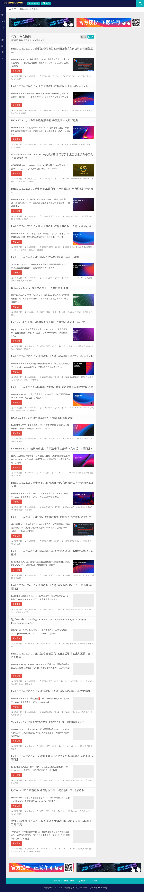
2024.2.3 (68, 575)
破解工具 (14, 113)
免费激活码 (2, 52)
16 (59, 247)
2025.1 (67, 216)
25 (59, 609)
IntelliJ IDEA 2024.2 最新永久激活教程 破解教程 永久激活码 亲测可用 (49, 86)
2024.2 (67, 110)
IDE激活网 (18, 76)
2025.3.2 (67, 712)
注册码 (86, 473)
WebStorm (72, 746)
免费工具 (89, 507)
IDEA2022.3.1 (70, 439)
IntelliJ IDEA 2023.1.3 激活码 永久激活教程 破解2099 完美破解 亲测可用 (51, 517)
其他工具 (2, 46)
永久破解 (87, 346)
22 (58, 145)
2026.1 (67, 609)
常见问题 (2, 58)
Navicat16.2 (86, 179)
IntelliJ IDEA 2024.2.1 (77, 681)
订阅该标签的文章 (17, 39)
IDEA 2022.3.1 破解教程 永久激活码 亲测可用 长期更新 (42, 417)
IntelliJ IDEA (31, 76)
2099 (73, 76)
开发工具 (80, 849)
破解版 (19, 441)
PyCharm (81, 881)
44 (59, 507)
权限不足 (73, 644)
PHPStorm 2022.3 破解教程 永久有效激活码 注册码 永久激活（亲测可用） (52, 448)
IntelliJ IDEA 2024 (78, 278)
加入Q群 (35, 3)
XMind (63, 849)
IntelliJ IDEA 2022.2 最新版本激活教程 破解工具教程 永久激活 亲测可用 (51, 226)
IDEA (77, 541)
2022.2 (72, 247)
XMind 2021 (72, 849)
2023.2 (67, 541)
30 (58, 110)
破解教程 (17, 79)
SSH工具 (2, 27)
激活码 (13, 281)
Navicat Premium (75, 179)
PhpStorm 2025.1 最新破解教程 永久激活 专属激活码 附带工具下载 (48, 322)
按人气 (90, 37)
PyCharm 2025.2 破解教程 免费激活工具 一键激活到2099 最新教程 (47, 790)
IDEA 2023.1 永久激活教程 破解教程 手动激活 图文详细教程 (44, 120)
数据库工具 (31, 179)
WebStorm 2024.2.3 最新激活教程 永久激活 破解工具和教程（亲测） (49, 722)
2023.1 (67, 145)
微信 (47, 3)
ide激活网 (12, 3)
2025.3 (67, 507)
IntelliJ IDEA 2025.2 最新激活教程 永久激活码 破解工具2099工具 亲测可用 (52, 356)
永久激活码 (18, 380)
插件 (88, 712)
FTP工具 (2, 34)
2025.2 (67, 377)
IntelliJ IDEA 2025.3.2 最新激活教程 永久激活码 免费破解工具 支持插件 (50, 691)
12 (58, 541)
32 (59, 179)
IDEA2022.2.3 (74, 408)
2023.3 (68, 76)
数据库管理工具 (2, 40)
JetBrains (17, 250)
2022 (67, 247)
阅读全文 (16, 71)
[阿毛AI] (41, 26)
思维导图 (88, 849)
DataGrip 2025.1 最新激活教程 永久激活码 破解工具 (39, 287)
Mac (67, 179)
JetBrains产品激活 (3, 21)
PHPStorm (71, 346)
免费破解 (83, 377)
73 (58, 377)
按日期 (83, 37)
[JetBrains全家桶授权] (108, 26)
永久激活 (88, 110)
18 (59, 76)
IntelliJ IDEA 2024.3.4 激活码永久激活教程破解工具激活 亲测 (45, 257)
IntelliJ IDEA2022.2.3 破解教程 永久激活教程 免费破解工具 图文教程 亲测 (52, 387)
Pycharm (74, 811)
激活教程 (14, 684)
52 (59, 216)
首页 (2, 15)
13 (59, 575)
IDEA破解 (74, 145)
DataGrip (30, 312)
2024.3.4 (67, 278)
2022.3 (64, 473)
